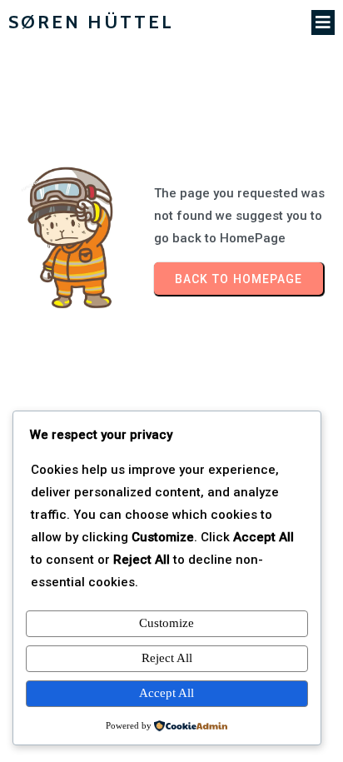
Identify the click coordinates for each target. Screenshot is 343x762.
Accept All (166, 693)
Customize (166, 623)
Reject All (167, 658)
